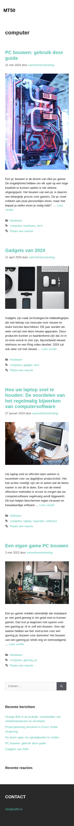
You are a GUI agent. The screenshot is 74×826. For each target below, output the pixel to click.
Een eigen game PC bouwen (36, 545)
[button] (58, 10)
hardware (29, 225)
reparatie (38, 521)
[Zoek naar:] (31, 686)
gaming (28, 660)
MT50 (9, 10)
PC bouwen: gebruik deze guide (25, 743)
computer (16, 225)
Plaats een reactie (21, 231)
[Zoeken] (61, 686)
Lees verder (49, 349)
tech (40, 225)
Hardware (16, 220)
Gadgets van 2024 (25, 250)
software (51, 521)
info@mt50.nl (13, 809)
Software (15, 515)
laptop (27, 521)
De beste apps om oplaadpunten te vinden (32, 737)
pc (36, 660)
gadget (27, 365)
